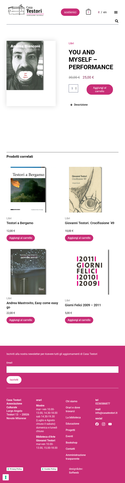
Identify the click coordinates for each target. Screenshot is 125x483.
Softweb (74, 472)
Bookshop (71, 442)
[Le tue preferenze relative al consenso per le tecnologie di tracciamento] (6, 477)
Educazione (72, 423)
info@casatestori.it (106, 412)
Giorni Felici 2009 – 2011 (83, 305)
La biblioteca (73, 417)
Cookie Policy (50, 469)
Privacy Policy (16, 469)
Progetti (70, 430)
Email (9, 362)
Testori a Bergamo (20, 223)
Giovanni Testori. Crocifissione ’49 (89, 223)
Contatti (70, 448)
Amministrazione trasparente (76, 456)
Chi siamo (71, 401)
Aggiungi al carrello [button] (20, 237)
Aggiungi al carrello (99, 89)
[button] (115, 12)
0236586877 (102, 403)
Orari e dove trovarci (73, 409)
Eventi (69, 436)
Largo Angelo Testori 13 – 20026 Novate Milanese (18, 414)
